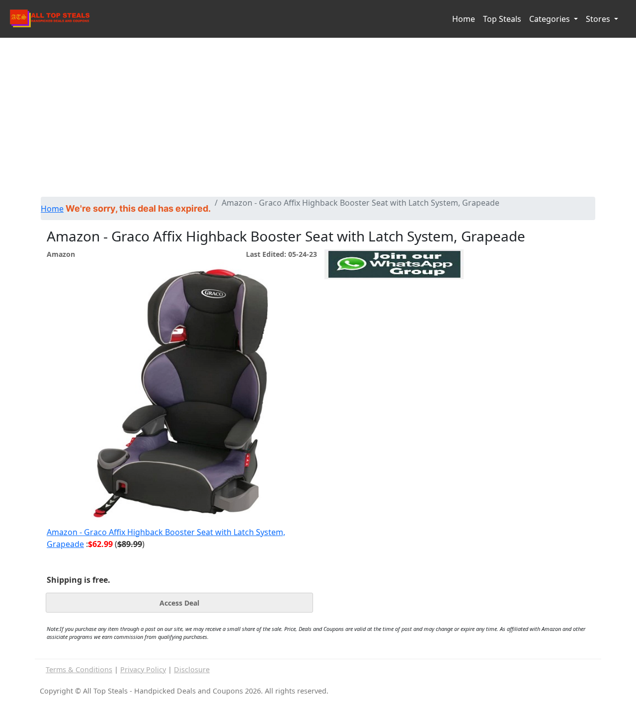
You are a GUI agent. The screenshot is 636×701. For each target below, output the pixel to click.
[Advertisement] (318, 122)
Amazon (61, 254)
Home (463, 18)
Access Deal (179, 603)
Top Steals (502, 18)
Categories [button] (550, 18)
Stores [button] (599, 18)
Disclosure (192, 669)
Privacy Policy (143, 669)
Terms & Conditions (79, 669)
